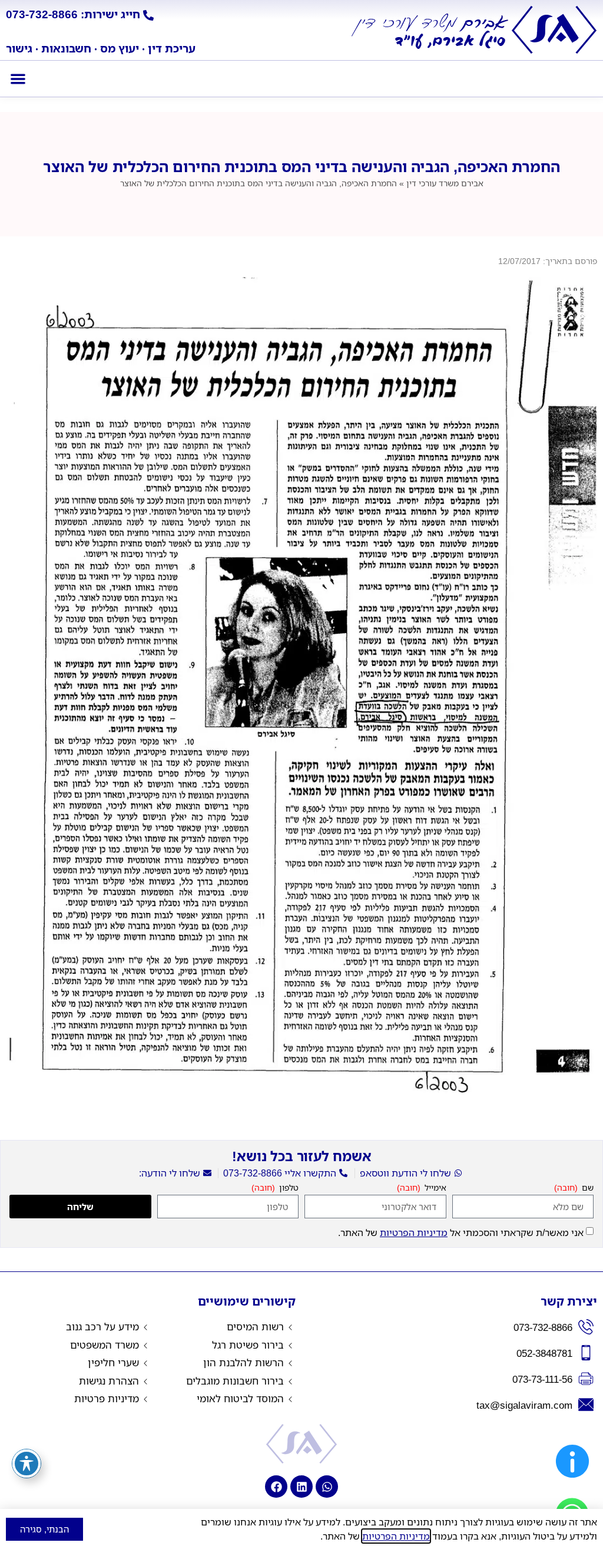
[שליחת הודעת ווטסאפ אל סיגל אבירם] (327, 1486)
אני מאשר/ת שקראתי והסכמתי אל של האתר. (461, 1232)
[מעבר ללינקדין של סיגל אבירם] (301, 1486)
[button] (18, 79)
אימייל (434, 1188)
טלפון (288, 1188)
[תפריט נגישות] (26, 1463)
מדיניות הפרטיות (414, 1232)
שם (586, 1188)
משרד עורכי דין (444, 183)
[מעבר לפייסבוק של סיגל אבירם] (276, 1486)
